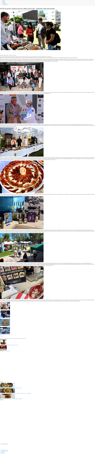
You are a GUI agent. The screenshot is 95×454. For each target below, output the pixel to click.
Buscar (4, 1)
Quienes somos (5, 4)
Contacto (4, 2)
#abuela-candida (10, 338)
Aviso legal (3, 453)
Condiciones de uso (4, 450)
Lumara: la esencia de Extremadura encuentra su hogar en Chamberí (11, 387)
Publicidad (2, 452)
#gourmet (24, 338)
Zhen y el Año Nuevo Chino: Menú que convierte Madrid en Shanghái (11, 398)
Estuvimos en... (2, 338)
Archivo (4, 0)
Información (4, 3)
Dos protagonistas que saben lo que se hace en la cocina (9, 344)
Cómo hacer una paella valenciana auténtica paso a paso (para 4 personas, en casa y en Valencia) (15, 393)
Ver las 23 (1, 336)
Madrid (6, 338)
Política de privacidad (4, 451)
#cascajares (21, 338)
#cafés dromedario (16, 338)
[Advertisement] (24, 52)
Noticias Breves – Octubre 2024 (5, 350)
